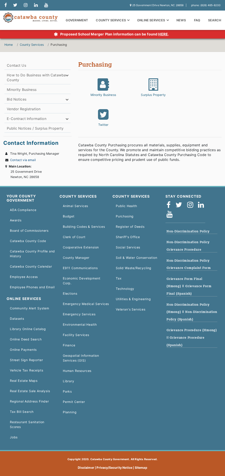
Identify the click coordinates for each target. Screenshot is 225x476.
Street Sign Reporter (26, 360)
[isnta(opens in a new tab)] (191, 206)
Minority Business (21, 89)
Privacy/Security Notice (114, 467)
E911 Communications (80, 268)
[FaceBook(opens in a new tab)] (170, 206)
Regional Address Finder (29, 401)
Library (68, 381)
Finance (69, 345)
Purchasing (125, 216)
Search (214, 20)
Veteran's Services (130, 309)
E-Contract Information (26, 118)
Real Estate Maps (24, 380)
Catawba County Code (28, 241)
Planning (70, 412)
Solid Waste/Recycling (133, 268)
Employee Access (24, 277)
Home (8, 44)
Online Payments (23, 349)
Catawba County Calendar (31, 266)
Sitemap (141, 467)
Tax (119, 278)
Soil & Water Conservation (136, 257)
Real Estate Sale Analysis (30, 391)
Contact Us (16, 65)
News (181, 20)
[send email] (15, 5)
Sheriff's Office (128, 237)
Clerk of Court (74, 237)
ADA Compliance (23, 210)
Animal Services (75, 206)
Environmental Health (80, 324)
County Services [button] (111, 20)
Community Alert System (29, 308)
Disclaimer (86, 467)
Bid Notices (16, 99)
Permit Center (74, 402)
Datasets (17, 318)
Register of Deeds (130, 226)
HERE (163, 34)
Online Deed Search (26, 339)
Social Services (128, 247)
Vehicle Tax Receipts (26, 370)
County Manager (76, 257)
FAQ (197, 20)
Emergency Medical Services (86, 304)
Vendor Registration (23, 109)
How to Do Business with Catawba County (36, 77)
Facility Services (76, 335)
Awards (16, 220)
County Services (32, 44)
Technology (125, 288)
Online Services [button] (151, 20)
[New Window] (5, 5)
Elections (70, 293)
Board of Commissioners (29, 230)
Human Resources (77, 371)
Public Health (126, 206)
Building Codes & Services (84, 226)
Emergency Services (79, 314)
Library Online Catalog (28, 329)
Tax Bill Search (22, 412)
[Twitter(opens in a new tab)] (180, 206)
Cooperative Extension (81, 247)
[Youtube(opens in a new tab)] (171, 215)
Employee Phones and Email (32, 287)
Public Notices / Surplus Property (35, 128)
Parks (67, 391)
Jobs (14, 437)
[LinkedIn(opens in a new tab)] (202, 206)
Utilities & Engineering (133, 299)
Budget (68, 216)
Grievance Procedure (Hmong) (192, 330)
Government (77, 20)
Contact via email (23, 160)
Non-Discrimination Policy (188, 231)
